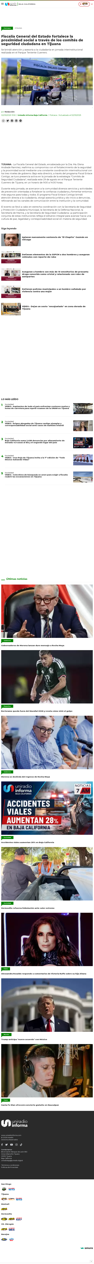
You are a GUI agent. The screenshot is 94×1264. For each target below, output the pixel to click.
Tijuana (18, 28)
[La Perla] (12, 1239)
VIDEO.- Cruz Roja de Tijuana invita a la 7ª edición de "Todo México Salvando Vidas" (35, 458)
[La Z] (19, 1219)
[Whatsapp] (3, 121)
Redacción (10, 112)
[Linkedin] (16, 121)
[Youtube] (11, 1144)
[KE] (4, 1239)
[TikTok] (21, 1144)
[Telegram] (20, 121)
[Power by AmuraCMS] (87, 1248)
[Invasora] (4, 1189)
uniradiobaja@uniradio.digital (12, 1160)
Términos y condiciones (10, 1165)
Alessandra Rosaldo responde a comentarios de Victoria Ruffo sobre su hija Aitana (43, 974)
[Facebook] (12, 121)
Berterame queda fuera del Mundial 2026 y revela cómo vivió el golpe (36, 711)
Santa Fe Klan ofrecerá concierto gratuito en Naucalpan (30, 1105)
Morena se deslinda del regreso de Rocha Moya (25, 777)
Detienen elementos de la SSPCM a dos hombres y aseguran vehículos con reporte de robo (56, 255)
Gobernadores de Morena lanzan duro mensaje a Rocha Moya (32, 645)
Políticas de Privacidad (9, 1167)
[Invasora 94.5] (4, 1199)
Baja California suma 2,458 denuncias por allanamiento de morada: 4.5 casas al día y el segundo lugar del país (35, 441)
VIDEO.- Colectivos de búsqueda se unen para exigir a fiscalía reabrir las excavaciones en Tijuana (36, 476)
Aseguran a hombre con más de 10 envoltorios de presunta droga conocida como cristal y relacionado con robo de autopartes (55, 274)
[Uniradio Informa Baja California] (20, 4)
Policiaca (7, 28)
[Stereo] (4, 1219)
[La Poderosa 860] (12, 1199)
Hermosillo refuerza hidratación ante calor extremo (27, 908)
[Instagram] (16, 1144)
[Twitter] (8, 121)
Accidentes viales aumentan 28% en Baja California (27, 842)
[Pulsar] (12, 1189)
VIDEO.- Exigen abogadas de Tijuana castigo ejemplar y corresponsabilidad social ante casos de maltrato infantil (34, 424)
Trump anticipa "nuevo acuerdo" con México (24, 1039)
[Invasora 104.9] (4, 1209)
